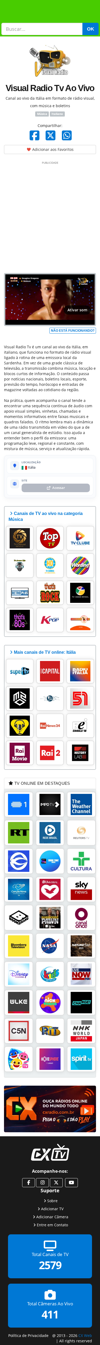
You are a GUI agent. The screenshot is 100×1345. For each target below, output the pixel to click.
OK (90, 29)
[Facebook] (34, 135)
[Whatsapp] (67, 135)
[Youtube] (71, 1182)
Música (42, 114)
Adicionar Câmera (52, 1216)
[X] (50, 135)
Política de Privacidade (28, 1335)
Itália (31, 467)
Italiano (57, 114)
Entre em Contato (52, 1224)
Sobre (52, 1200)
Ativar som (77, 309)
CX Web (85, 1335)
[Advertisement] (50, 216)
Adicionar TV (52, 1208)
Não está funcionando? (72, 330)
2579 (50, 1265)
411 (50, 1314)
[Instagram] (42, 1182)
